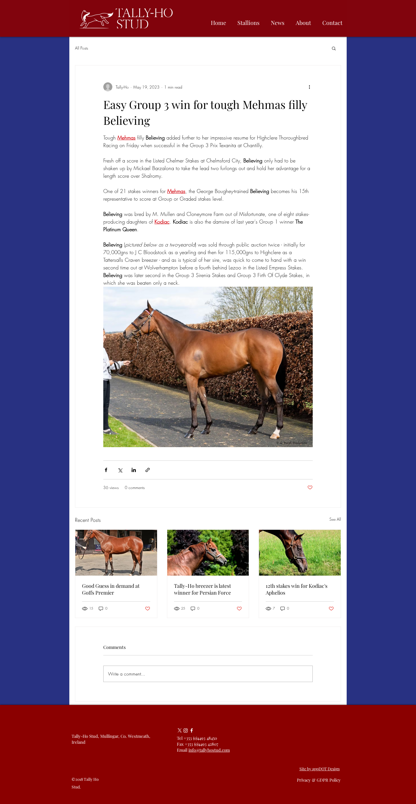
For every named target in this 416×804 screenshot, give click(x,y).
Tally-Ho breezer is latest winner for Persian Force (202, 589)
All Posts (81, 48)
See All (335, 519)
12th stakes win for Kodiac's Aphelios (296, 589)
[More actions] (309, 86)
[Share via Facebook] (106, 470)
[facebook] (191, 730)
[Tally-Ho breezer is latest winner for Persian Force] (208, 553)
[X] (180, 730)
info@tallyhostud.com (209, 750)
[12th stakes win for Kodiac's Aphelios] (300, 553)
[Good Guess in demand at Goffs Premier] (116, 553)
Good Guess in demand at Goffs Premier (111, 589)
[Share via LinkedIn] (133, 470)
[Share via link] (147, 470)
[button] (333, 48)
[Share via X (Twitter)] (120, 470)
